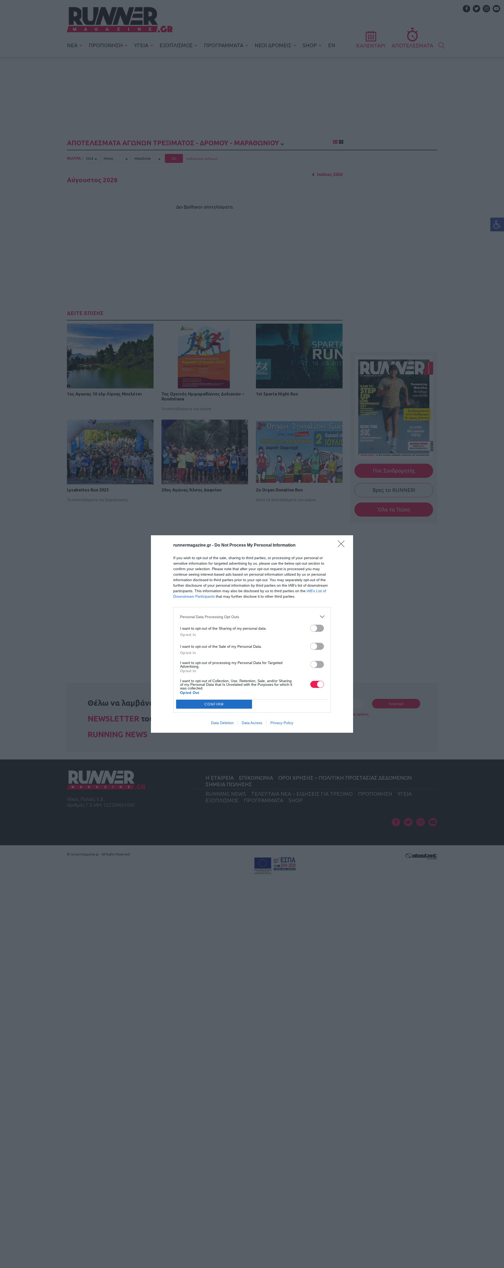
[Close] (343, 545)
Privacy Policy (281, 723)
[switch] (317, 628)
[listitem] (252, 616)
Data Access (252, 723)
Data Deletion (222, 723)
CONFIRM (214, 704)
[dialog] (252, 634)
